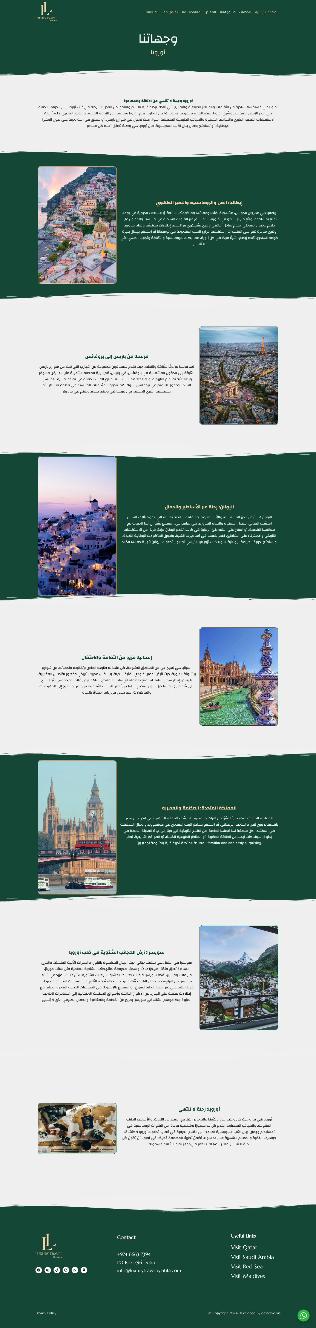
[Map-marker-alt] (84, 1270)
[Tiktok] (57, 1270)
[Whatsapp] (75, 1270)
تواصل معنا (169, 12)
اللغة (149, 12)
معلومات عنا (191, 12)
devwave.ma (271, 1313)
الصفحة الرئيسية (266, 12)
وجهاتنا (225, 12)
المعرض (210, 12)
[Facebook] (38, 1270)
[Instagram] (47, 1270)
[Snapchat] (66, 1270)
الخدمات (245, 12)
